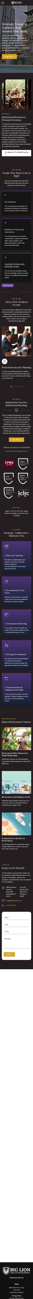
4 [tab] (19, 387)
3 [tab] (16, 387)
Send (8, 954)
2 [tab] (14, 387)
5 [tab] (22, 387)
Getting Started (7, 285)
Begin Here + (9, 56)
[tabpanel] (16, 352)
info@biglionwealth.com (14, 901)
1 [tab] (11, 387)
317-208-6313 (11, 905)
